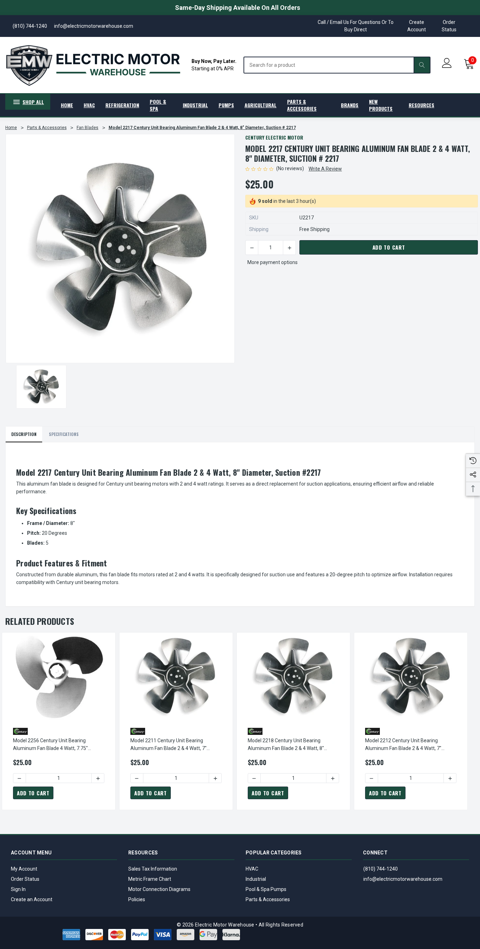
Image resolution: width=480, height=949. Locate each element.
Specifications (64, 434)
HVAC (252, 869)
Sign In (18, 889)
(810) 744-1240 (380, 869)
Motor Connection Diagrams (159, 889)
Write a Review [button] (325, 169)
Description (24, 434)
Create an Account (31, 899)
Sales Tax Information (152, 869)
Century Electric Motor (274, 137)
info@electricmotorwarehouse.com (402, 879)
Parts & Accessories (268, 899)
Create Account (416, 25)
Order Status (449, 25)
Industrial (256, 879)
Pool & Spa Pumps (266, 889)
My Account (24, 869)
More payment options (272, 262)
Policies (136, 899)
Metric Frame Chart (149, 879)
